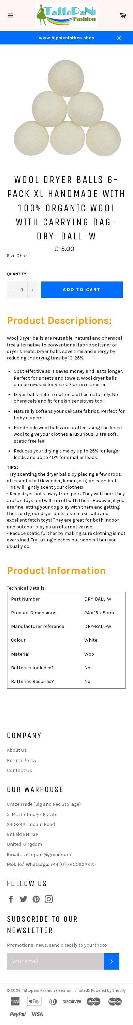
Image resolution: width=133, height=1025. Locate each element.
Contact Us (19, 770)
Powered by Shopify (108, 990)
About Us (17, 750)
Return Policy (21, 760)
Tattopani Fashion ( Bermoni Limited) (55, 990)
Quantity (16, 274)
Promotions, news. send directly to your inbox (57, 945)
